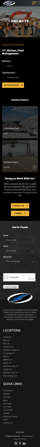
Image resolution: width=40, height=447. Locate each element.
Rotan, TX (7, 363)
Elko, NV (6, 356)
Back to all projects (14, 44)
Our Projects (8, 390)
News (5, 400)
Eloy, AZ (6, 343)
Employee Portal (10, 416)
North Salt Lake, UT (10, 366)
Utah (6, 133)
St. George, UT (9, 353)
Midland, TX (7, 359)
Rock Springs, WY (10, 376)
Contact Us (18, 206)
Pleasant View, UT (10, 372)
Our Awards (8, 410)
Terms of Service (20, 439)
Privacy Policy (27, 436)
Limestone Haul (11, 128)
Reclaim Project (11, 162)
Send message (11, 287)
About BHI (7, 403)
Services (6, 397)
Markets (6, 394)
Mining (9, 66)
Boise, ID (6, 340)
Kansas (7, 167)
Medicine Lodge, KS (11, 350)
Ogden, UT (7, 369)
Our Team (7, 406)
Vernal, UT (7, 337)
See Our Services (11, 85)
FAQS (5, 419)
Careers (18, 213)
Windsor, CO (8, 347)
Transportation (13, 77)
